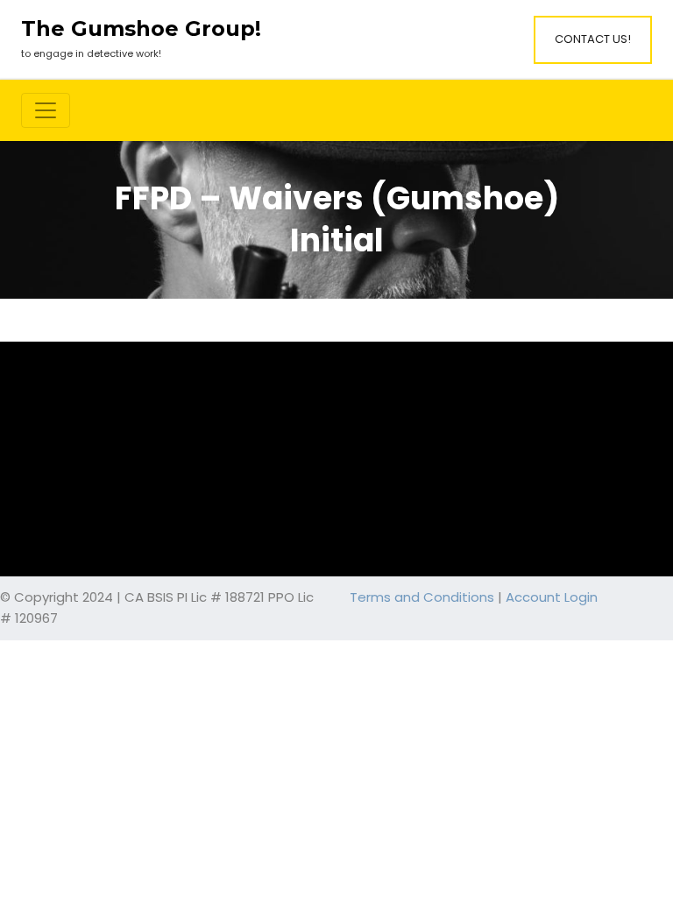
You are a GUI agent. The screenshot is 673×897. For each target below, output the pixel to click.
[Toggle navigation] (45, 110)
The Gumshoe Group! (141, 28)
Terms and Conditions (422, 597)
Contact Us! (593, 39)
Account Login (552, 597)
